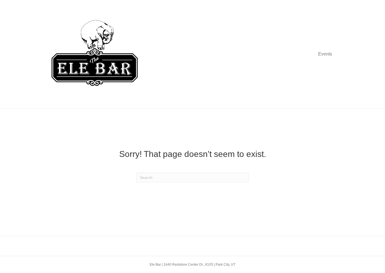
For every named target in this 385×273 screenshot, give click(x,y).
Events (325, 54)
